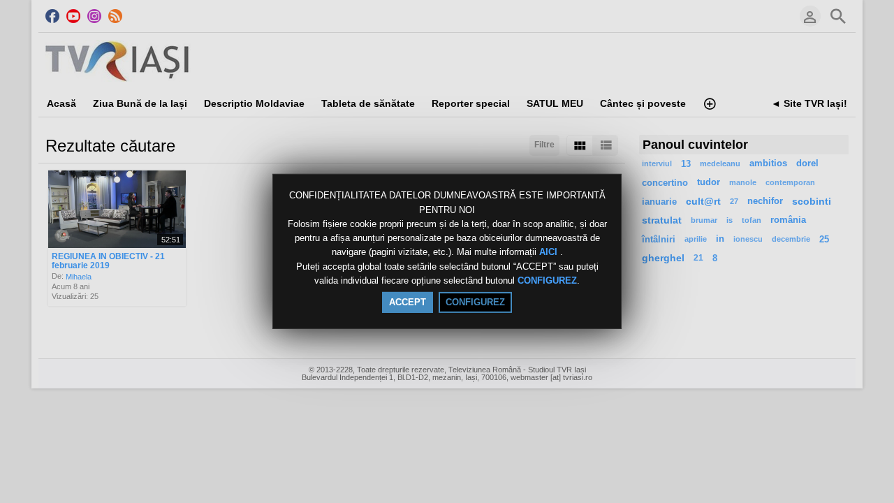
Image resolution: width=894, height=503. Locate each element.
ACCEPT (407, 302)
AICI (549, 252)
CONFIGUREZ (547, 280)
